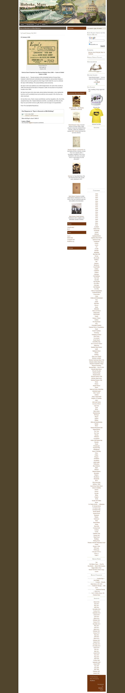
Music (96, 425)
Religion (96, 475)
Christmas (96, 274)
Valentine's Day (96, 533)
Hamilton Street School (96, 347)
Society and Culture (96, 500)
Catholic (96, 269)
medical (96, 418)
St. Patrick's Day (96, 508)
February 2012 (96, 640)
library (96, 409)
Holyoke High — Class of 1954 (96, 367)
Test (96, 562)
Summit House (96, 513)
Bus (96, 261)
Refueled (100, 688)
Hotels (96, 382)
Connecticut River (96, 292)
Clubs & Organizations (96, 290)
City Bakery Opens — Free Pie (96, 564)
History (44, 24)
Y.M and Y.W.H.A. (96, 551)
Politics (96, 455)
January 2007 (96, 673)
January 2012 (96, 642)
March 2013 (96, 629)
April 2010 (96, 658)
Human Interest (96, 385)
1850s (96, 195)
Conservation (96, 294)
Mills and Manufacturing (96, 422)
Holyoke (70, 176)
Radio (96, 467)
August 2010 (96, 653)
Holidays (96, 354)
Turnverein (96, 526)
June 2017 (96, 603)
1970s (96, 217)
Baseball (96, 250)
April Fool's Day (96, 239)
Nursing (96, 435)
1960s (96, 216)
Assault (96, 248)
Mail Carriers (96, 411)
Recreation (96, 473)
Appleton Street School (96, 237)
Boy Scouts (96, 258)
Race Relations (96, 466)
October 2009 (96, 660)
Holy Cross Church (96, 356)
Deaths (96, 301)
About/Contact (30, 24)
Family (96, 316)
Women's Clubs (96, 546)
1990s (96, 221)
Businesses (96, 265)
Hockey (96, 352)
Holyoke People (96, 373)
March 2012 (96, 638)
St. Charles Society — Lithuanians (96, 504)
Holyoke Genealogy (96, 365)
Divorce (96, 305)
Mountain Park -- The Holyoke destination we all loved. (76, 108)
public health (96, 462)
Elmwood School (96, 310)
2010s (96, 225)
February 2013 (96, 631)
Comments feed (71, 239)
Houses (96, 383)
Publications (96, 464)
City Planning (96, 287)
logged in (31, 122)
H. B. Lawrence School (96, 343)
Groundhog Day (96, 341)
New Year (96, 431)
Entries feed (70, 237)
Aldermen (96, 234)
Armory (96, 243)
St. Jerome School (96, 506)
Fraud (96, 329)
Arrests (96, 245)
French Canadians (96, 330)
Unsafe (96, 531)
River (96, 480)
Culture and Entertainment (97, 298)
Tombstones (96, 519)
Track (96, 520)
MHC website (75, 131)
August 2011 (96, 647)
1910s (96, 206)
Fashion (96, 320)
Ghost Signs (96, 336)
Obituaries (96, 436)
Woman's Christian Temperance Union (96, 542)
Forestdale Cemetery (96, 325)
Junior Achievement (96, 396)
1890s (96, 203)
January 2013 (96, 633)
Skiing (96, 495)
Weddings (96, 539)
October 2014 (96, 611)
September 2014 (96, 613)
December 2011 (96, 644)
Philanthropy (97, 449)
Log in (68, 236)
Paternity (96, 442)
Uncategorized (96, 528)
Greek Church (96, 340)
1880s (96, 201)
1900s (96, 205)
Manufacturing (96, 413)
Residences (96, 477)
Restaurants (96, 478)
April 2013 (96, 627)
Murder (96, 424)
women (96, 544)
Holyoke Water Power (96, 378)
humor (96, 387)
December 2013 (96, 624)
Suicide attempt (96, 511)
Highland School (96, 351)
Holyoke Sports (96, 374)
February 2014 (96, 620)
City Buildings (96, 276)
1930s (96, 210)
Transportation (96, 522)
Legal (96, 407)
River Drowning (96, 482)
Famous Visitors (96, 318)
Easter (96, 307)
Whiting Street (96, 540)
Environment (97, 314)
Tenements (96, 515)
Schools (96, 489)
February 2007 (96, 671)
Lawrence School (96, 404)
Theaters (96, 517)
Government (96, 338)
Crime (96, 296)
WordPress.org (70, 241)
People (96, 444)
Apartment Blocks (96, 236)
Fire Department (96, 321)
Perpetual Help (96, 447)
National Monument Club (96, 427)
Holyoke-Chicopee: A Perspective (75, 149)
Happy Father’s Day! (96, 568)
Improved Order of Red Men (96, 389)
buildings (96, 259)
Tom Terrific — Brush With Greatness (96, 566)
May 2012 (96, 635)
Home (22, 24)
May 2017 (96, 605)
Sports (96, 502)
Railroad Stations (96, 471)
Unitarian (96, 530)
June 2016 (96, 607)
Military (96, 420)
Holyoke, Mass (33, 4)
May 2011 (96, 651)
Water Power (97, 537)
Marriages (96, 414)
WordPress (92, 680)
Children (97, 272)
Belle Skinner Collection (74, 196)
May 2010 (96, 656)
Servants (97, 493)
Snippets (97, 497)
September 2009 (96, 662)
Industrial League (96, 391)
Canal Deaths (96, 267)
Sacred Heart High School (96, 486)
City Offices (96, 283)
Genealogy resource (96, 334)
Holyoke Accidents (96, 358)
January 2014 (96, 622)
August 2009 (96, 664)
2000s (96, 223)
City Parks (96, 285)
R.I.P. (38, 24)
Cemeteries (96, 270)
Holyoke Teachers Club (96, 376)
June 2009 (96, 667)
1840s (96, 194)
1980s (96, 219)
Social (96, 498)
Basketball (96, 252)
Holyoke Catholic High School (96, 362)
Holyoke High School (96, 369)
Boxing (96, 256)
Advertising (96, 230)
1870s (96, 199)
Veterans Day (96, 535)
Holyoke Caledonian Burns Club (96, 360)
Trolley (96, 524)
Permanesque (96, 446)
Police (96, 453)
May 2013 (96, 625)
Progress (96, 457)
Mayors (96, 416)
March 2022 (96, 602)
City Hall (96, 279)
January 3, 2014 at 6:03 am (31, 115)
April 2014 (96, 616)
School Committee (96, 487)
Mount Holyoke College (74, 125)
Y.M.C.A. (96, 553)
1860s (96, 197)
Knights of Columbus (97, 398)
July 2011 (96, 649)
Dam (96, 300)
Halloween (96, 345)
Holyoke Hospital (96, 371)
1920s (96, 208)
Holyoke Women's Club (96, 380)
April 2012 (96, 636)
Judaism (96, 394)
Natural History (96, 429)
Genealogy (96, 332)
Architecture (96, 241)
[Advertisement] (76, 60)
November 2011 (96, 645)
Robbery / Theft (96, 484)
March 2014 (96, 618)
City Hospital (96, 281)
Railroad (96, 469)
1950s (96, 214)
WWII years (96, 550)
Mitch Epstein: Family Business (76, 216)
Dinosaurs (96, 303)
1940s (96, 212)
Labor (96, 400)
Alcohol (96, 232)
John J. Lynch (96, 393)
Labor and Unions (96, 402)
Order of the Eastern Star (96, 440)
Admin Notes (96, 228)
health (96, 349)
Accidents (96, 226)
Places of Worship (96, 451)
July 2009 (96, 666)
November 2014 (96, 609)
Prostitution (96, 460)
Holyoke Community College (96, 363)
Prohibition (96, 458)
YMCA (96, 555)
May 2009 (96, 669)
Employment (96, 312)
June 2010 (96, 655)
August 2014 (96, 614)
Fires (96, 323)
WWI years (96, 548)
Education (96, 309)
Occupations (96, 438)
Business (96, 263)
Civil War (96, 289)
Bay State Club (96, 254)
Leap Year (96, 405)
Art (96, 247)
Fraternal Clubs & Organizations (96, 327)
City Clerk (96, 278)
